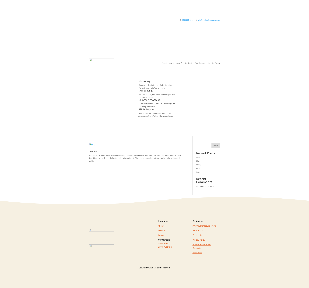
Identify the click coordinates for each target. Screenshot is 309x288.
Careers (161, 235)
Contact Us (197, 235)
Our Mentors (174, 63)
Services (188, 63)
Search (215, 145)
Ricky (93, 151)
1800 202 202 (187, 20)
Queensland (163, 243)
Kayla (198, 172)
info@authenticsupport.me (209, 20)
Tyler (198, 157)
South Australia (165, 247)
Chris (198, 161)
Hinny (198, 164)
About (164, 63)
